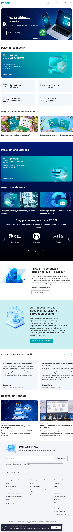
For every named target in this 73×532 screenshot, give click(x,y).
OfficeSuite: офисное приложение (15, 493)
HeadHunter (36, 242)
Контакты (56, 499)
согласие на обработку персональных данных (18, 464)
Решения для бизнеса (36, 251)
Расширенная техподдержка (14, 496)
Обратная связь (58, 503)
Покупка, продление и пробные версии (39, 490)
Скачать (8, 499)
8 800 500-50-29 (12, 472)
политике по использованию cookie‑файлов (36, 528)
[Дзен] (52, 472)
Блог (55, 486)
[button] (58, 3)
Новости (56, 483)
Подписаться (60, 458)
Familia (58, 242)
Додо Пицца (15, 242)
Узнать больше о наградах (41, 340)
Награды (56, 489)
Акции (7, 483)
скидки (28, 450)
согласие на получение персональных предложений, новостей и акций (45, 463)
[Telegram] (66, 472)
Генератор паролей (60, 514)
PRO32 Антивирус (11, 486)
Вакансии (57, 493)
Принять (56, 527)
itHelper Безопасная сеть (13, 489)
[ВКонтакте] (57, 472)
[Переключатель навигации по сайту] (70, 3)
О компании (39, 292)
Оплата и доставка (59, 511)
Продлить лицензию (11, 503)
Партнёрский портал (60, 496)
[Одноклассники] (61, 472)
